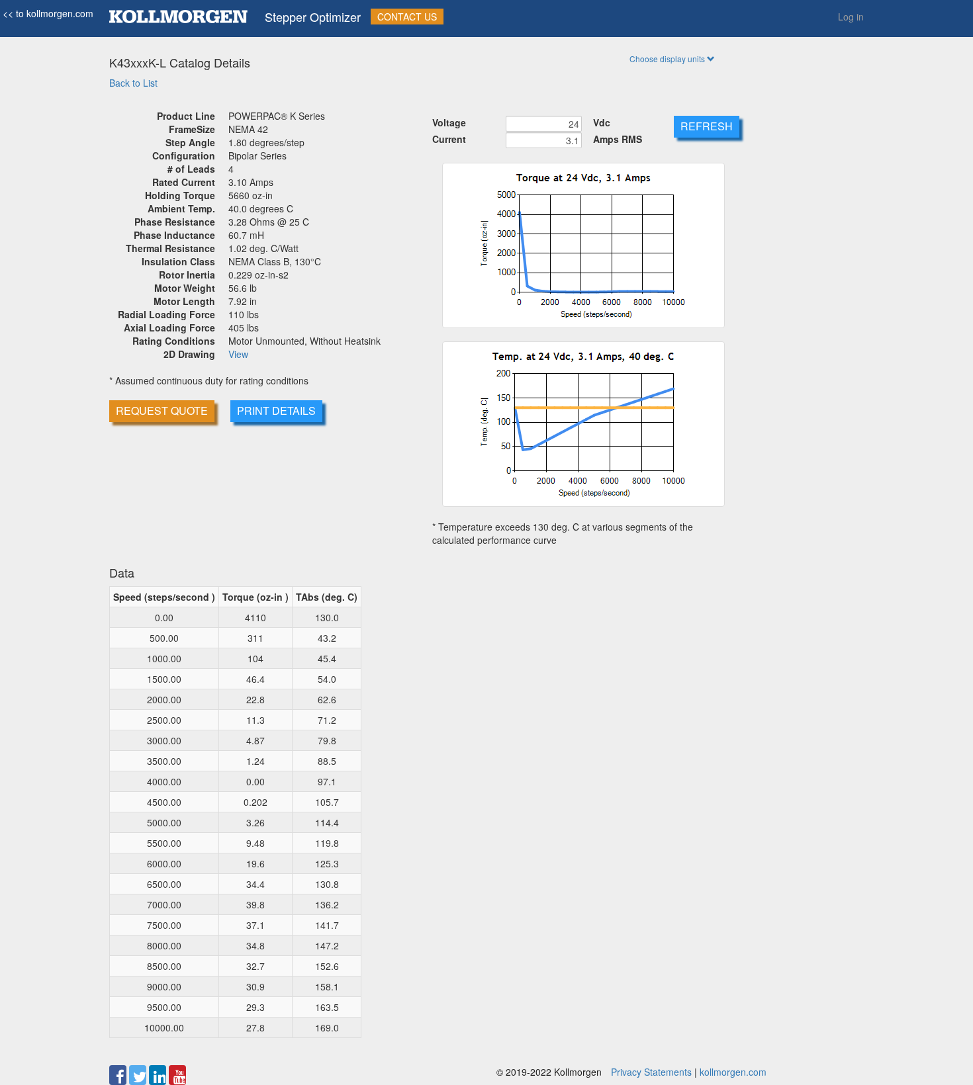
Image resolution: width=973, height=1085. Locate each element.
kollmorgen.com (733, 1071)
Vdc (601, 122)
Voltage (449, 122)
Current (449, 139)
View (238, 354)
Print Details (276, 410)
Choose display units (668, 58)
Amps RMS (617, 139)
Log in (851, 16)
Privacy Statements (651, 1071)
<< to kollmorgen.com (46, 13)
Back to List (133, 82)
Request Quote (162, 410)
